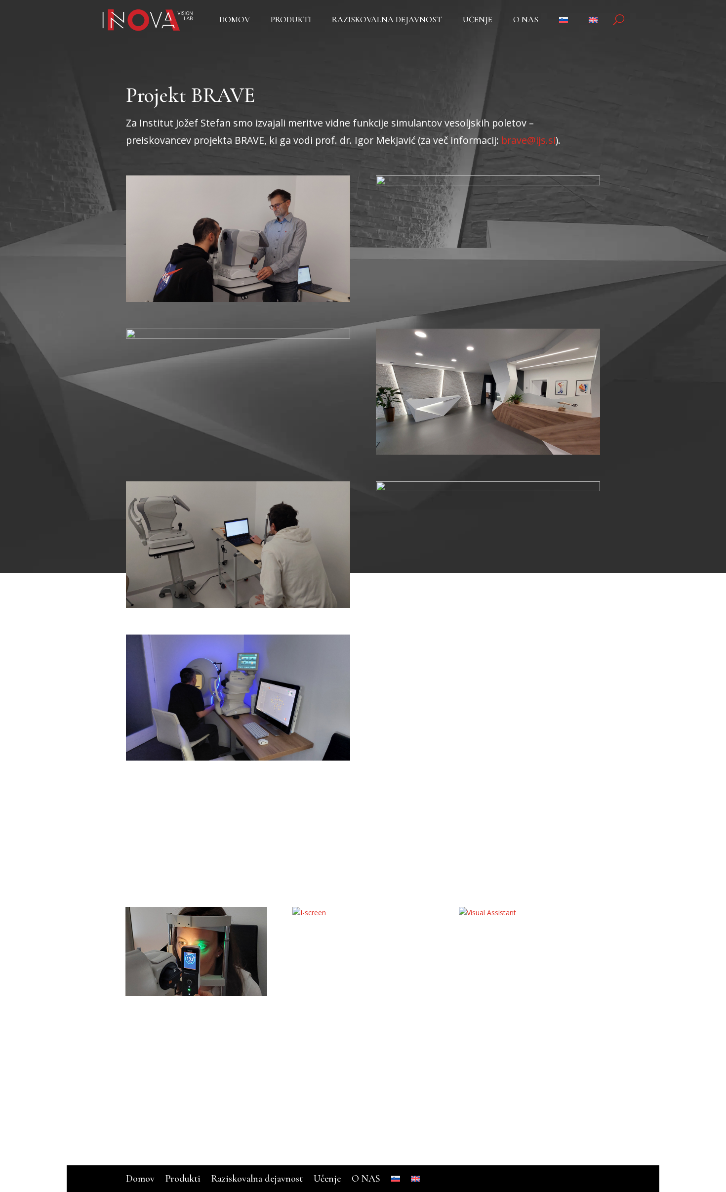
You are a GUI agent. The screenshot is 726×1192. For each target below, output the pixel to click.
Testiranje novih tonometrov (184, 1027)
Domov (234, 20)
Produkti (291, 20)
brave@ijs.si (528, 140)
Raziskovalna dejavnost (387, 20)
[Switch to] (568, 21)
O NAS (525, 20)
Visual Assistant (517, 942)
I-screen (326, 942)
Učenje (477, 20)
